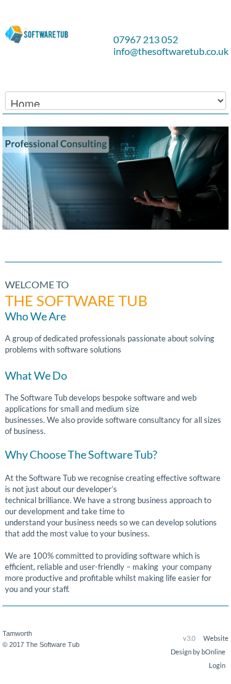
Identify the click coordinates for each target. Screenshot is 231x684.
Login (217, 665)
